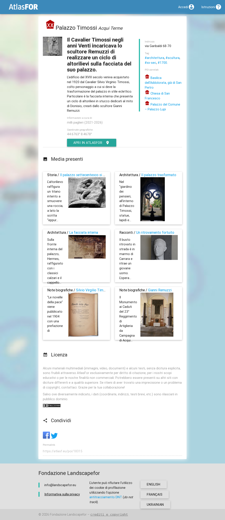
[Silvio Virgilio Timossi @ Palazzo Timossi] (83, 335)
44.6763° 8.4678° (79, 134)
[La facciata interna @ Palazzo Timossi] (87, 257)
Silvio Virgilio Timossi (93, 290)
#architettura (154, 58)
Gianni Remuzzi (160, 290)
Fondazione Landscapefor (68, 514)
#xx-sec (150, 62)
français (154, 494)
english (153, 484)
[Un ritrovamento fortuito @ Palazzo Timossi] (159, 259)
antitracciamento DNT (105, 497)
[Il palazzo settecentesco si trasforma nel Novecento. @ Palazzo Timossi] (87, 206)
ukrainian (155, 504)
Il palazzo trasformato (158, 175)
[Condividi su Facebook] (47, 437)
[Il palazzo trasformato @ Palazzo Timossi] (152, 220)
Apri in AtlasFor (87, 142)
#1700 (162, 62)
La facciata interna (83, 232)
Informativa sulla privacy (62, 494)
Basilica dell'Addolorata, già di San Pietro (163, 82)
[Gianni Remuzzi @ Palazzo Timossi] (156, 335)
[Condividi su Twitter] (54, 437)
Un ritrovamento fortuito (155, 232)
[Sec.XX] (50, 27)
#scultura (173, 58)
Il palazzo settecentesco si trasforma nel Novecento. (101, 175)
